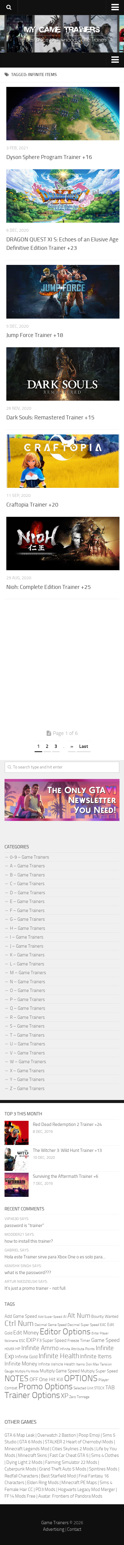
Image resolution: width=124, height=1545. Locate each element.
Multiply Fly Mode (27, 1371)
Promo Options (45, 1386)
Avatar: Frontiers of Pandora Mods (70, 1496)
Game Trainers (55, 1522)
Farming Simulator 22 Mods (71, 1462)
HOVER (9, 1349)
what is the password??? (28, 1272)
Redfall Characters (21, 1476)
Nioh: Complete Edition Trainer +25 (48, 586)
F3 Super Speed (52, 1340)
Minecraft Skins (32, 1455)
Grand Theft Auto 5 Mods (62, 1469)
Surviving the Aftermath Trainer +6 (65, 1176)
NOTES (17, 1378)
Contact (74, 1529)
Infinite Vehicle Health (56, 1364)
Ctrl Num (19, 1323)
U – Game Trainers (27, 1044)
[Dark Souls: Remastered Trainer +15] (62, 374)
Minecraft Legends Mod (27, 1448)
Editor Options (65, 1332)
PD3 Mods (45, 1489)
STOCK (99, 1388)
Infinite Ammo (40, 1348)
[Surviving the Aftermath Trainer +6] (17, 1185)
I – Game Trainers (26, 937)
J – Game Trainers (26, 946)
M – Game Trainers (28, 972)
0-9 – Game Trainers (29, 857)
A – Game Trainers (27, 866)
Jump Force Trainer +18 (34, 335)
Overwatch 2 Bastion (56, 1435)
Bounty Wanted (104, 1316)
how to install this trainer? (29, 1241)
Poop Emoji (89, 1435)
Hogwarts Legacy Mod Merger (86, 1489)
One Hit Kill (51, 1379)
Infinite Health (59, 1356)
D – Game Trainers (27, 892)
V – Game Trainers (27, 1053)
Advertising (53, 1529)
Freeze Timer (78, 1340)
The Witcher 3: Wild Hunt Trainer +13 (67, 1150)
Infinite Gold (26, 1356)
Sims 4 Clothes (105, 1455)
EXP (31, 1340)
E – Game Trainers (27, 901)
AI (65, 1316)
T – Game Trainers (27, 1035)
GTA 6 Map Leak (20, 1435)
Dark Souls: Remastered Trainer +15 (50, 417)
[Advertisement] (62, 666)
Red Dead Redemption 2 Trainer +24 (67, 1124)
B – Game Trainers (27, 875)
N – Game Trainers (27, 981)
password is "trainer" (24, 1225)
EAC (103, 1325)
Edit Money (26, 1332)
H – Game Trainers (27, 928)
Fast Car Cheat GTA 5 (69, 1455)
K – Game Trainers (27, 955)
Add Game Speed (21, 1316)
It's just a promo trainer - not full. (35, 1288)
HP (17, 1348)
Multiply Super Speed (99, 1371)
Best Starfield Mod (58, 1476)
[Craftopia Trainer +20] (62, 461)
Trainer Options (32, 1395)
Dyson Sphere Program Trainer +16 (49, 157)
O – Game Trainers (27, 990)
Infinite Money (21, 1363)
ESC (22, 1340)
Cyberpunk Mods (20, 1469)
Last (83, 746)
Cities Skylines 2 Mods (73, 1448)
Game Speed (105, 1340)
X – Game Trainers (27, 1070)
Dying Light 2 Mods (24, 1462)
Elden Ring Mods (43, 1482)
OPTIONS (81, 1378)
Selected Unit (83, 1388)
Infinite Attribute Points (77, 1349)
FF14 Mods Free (20, 1496)
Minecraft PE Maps (79, 1482)
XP (64, 1396)
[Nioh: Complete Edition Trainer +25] (62, 544)
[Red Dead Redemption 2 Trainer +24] (17, 1133)
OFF (33, 1379)
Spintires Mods (103, 1469)
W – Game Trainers (28, 1061)
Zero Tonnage (79, 1397)
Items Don (84, 1364)
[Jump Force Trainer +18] (62, 292)
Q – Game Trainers (27, 1008)
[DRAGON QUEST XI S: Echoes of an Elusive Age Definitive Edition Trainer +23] (62, 196)
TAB (110, 1387)
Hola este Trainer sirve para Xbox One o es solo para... (55, 1257)
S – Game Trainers (27, 1026)
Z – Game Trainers (27, 1088)
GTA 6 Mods (30, 1442)
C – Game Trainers (27, 883)
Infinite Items (96, 1356)
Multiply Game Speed (60, 1371)
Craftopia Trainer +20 (32, 504)
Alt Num (78, 1315)
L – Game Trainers (27, 964)
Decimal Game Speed (51, 1325)
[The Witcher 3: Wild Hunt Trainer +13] (17, 1159)
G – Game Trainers (27, 919)
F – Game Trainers (27, 910)
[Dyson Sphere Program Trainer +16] (62, 114)
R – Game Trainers (27, 1017)
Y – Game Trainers (27, 1079)
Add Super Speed (50, 1317)
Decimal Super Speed (83, 1325)
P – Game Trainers (27, 999)
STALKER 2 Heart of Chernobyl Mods (79, 1442)
